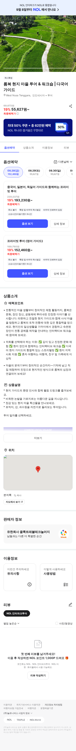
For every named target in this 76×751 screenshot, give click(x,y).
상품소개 (28, 147)
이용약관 (8, 704)
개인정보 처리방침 (53, 704)
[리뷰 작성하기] (70, 605)
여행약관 (32, 708)
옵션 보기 (27, 223)
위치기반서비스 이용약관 (28, 704)
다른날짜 (63, 161)
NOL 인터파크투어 (17, 613)
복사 (19, 495)
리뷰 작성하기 (38, 675)
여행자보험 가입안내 (13, 708)
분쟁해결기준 (46, 708)
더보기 (38, 438)
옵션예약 (9, 147)
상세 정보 (59, 223)
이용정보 (47, 147)
